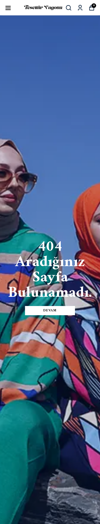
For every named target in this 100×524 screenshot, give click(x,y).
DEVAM (50, 310)
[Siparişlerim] (80, 8)
